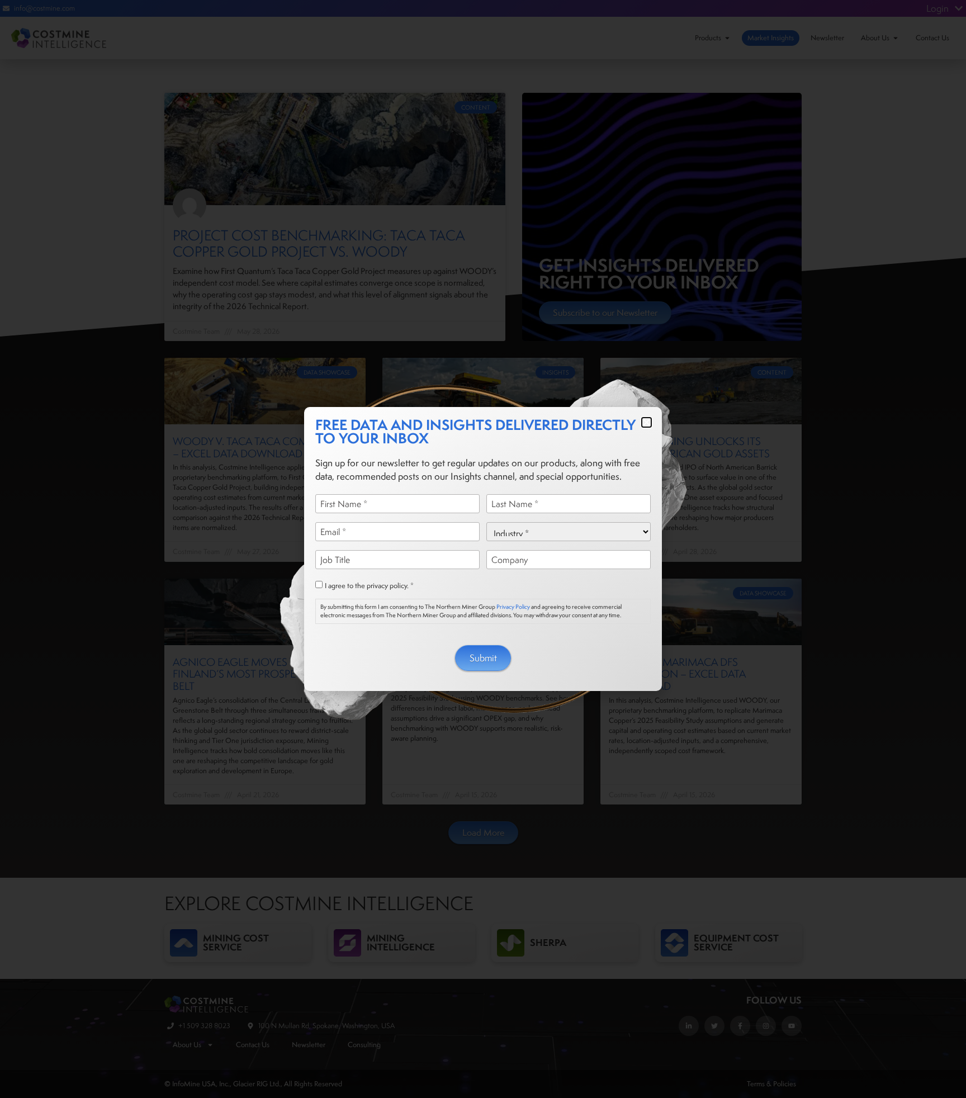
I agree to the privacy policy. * (369, 586)
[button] (646, 422)
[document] (483, 549)
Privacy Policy (513, 606)
